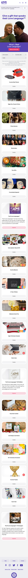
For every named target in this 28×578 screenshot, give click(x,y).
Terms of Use (7, 569)
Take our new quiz (14, 49)
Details (14, 86)
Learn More (12, 8)
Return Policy (20, 569)
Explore (14, 227)
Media (14, 560)
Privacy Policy (14, 569)
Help (6, 560)
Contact (22, 560)
